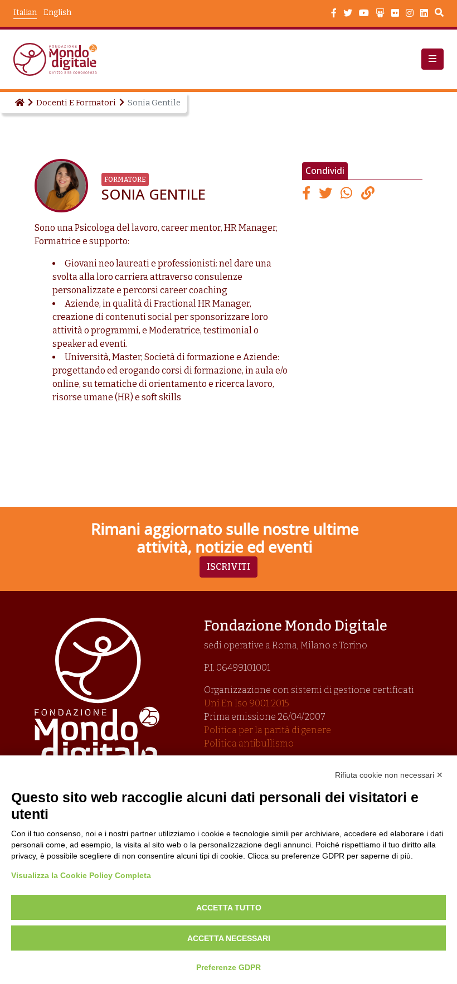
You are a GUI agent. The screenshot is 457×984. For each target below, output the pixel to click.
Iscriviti (228, 566)
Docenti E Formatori (76, 103)
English (57, 12)
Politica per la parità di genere (267, 730)
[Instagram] (410, 13)
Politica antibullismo (249, 743)
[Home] (19, 103)
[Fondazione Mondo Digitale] (58, 59)
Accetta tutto (228, 907)
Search (439, 14)
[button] (432, 59)
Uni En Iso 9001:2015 (246, 703)
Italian (25, 12)
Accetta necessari (228, 938)
